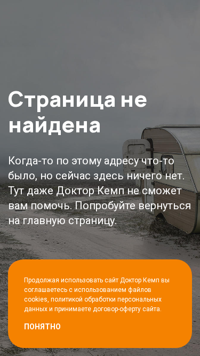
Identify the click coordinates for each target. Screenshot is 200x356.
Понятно (42, 326)
